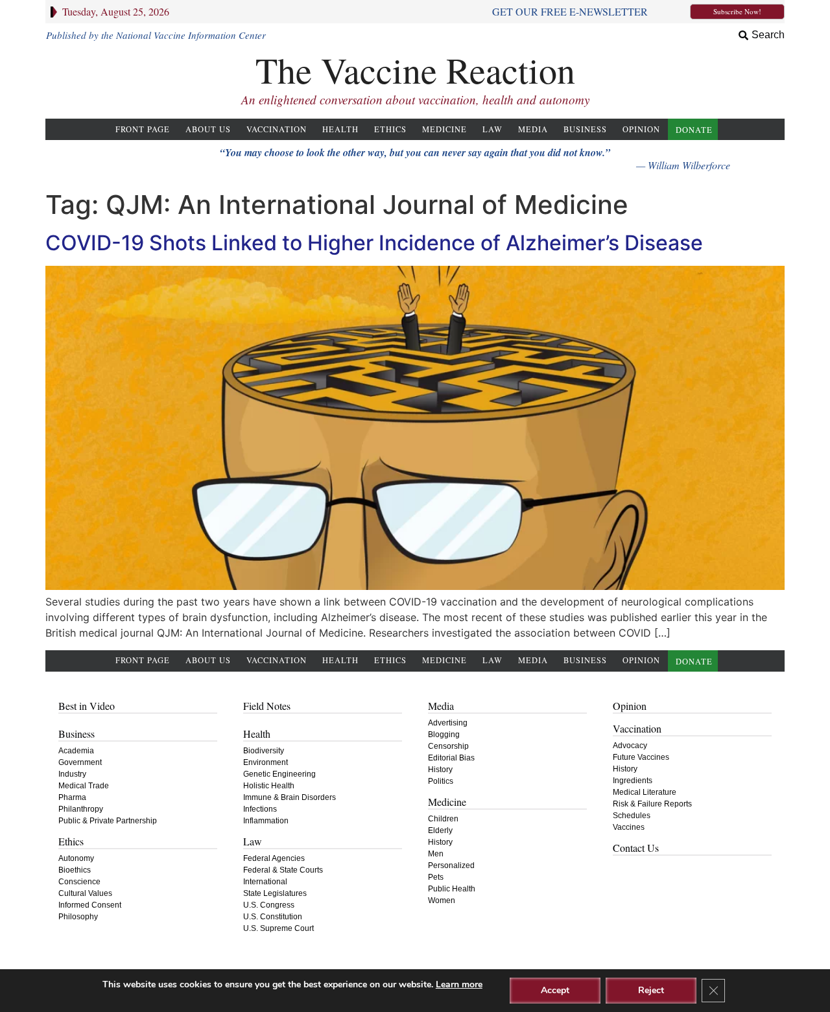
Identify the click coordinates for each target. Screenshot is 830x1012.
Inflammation (266, 820)
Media (533, 129)
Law (492, 129)
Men (436, 853)
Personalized (451, 865)
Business (585, 129)
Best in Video (86, 705)
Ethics (390, 129)
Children (443, 818)
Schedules (631, 815)
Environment (265, 762)
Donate (694, 129)
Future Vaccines (641, 757)
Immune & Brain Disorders (289, 797)
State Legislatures (275, 893)
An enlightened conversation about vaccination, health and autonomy (415, 99)
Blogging (444, 734)
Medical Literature (644, 792)
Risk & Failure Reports (652, 803)
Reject (651, 990)
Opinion (641, 129)
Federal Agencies (274, 858)
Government (80, 762)
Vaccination (276, 129)
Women (441, 900)
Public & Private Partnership (107, 820)
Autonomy (76, 858)
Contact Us (636, 847)
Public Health (451, 888)
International (265, 881)
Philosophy (78, 916)
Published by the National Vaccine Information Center (156, 35)
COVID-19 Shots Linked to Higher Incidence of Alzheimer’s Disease (374, 242)
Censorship (448, 746)
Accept (555, 990)
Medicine (444, 129)
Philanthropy (80, 809)
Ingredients (632, 780)
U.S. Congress (268, 905)
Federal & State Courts (283, 870)
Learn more (459, 984)
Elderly (440, 830)
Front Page (142, 129)
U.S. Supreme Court (278, 928)
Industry (72, 774)
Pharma (72, 797)
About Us (208, 129)
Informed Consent (89, 905)
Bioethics (74, 870)
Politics (440, 781)
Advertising (448, 722)
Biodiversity (263, 750)
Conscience (79, 881)
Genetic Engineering (279, 774)
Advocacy (630, 745)
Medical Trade (83, 785)
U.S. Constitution (272, 916)
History (440, 769)
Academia (76, 750)
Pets (436, 877)
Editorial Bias (451, 757)
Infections (260, 809)
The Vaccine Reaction (415, 69)
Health (340, 129)
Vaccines (629, 827)
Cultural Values (85, 893)
